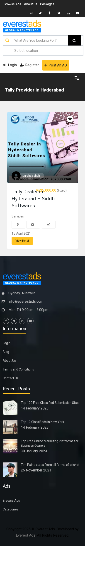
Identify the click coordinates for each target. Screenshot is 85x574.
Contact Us (10, 378)
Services (18, 216)
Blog (6, 352)
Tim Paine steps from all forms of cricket (50, 465)
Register (32, 65)
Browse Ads (12, 4)
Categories (10, 509)
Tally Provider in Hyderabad (34, 90)
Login (12, 65)
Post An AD (58, 65)
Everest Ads (25, 535)
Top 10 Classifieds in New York (42, 422)
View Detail (22, 240)
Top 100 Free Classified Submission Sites (50, 403)
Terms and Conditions (18, 369)
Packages (47, 4)
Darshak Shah (31, 175)
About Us (30, 4)
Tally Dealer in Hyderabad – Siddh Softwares (33, 198)
